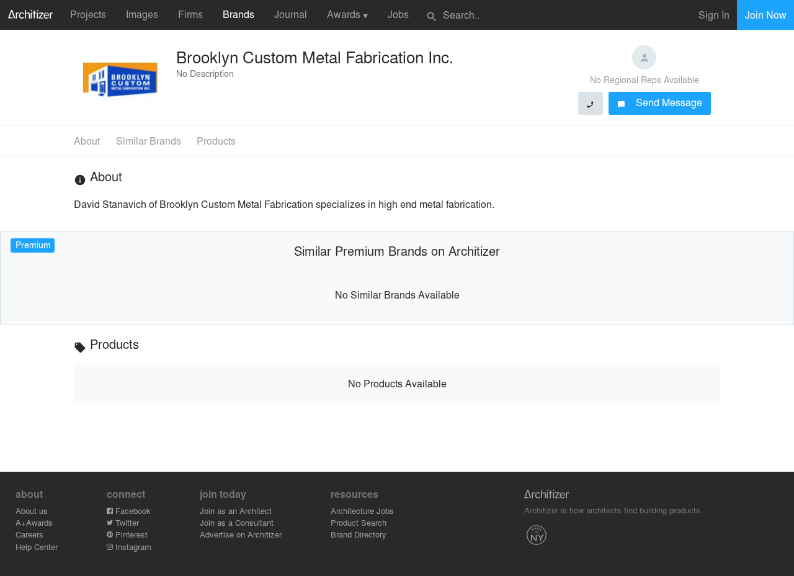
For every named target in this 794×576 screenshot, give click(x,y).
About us (32, 510)
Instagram (132, 546)
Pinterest (130, 534)
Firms (190, 14)
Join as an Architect (236, 510)
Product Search (358, 522)
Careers (29, 534)
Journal (290, 14)
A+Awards (34, 522)
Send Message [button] (659, 102)
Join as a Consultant (237, 522)
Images (142, 14)
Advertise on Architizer (241, 534)
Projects (88, 14)
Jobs (398, 14)
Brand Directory (358, 534)
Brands (238, 14)
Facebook (132, 510)
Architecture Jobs (362, 510)
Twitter (126, 522)
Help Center (37, 546)
